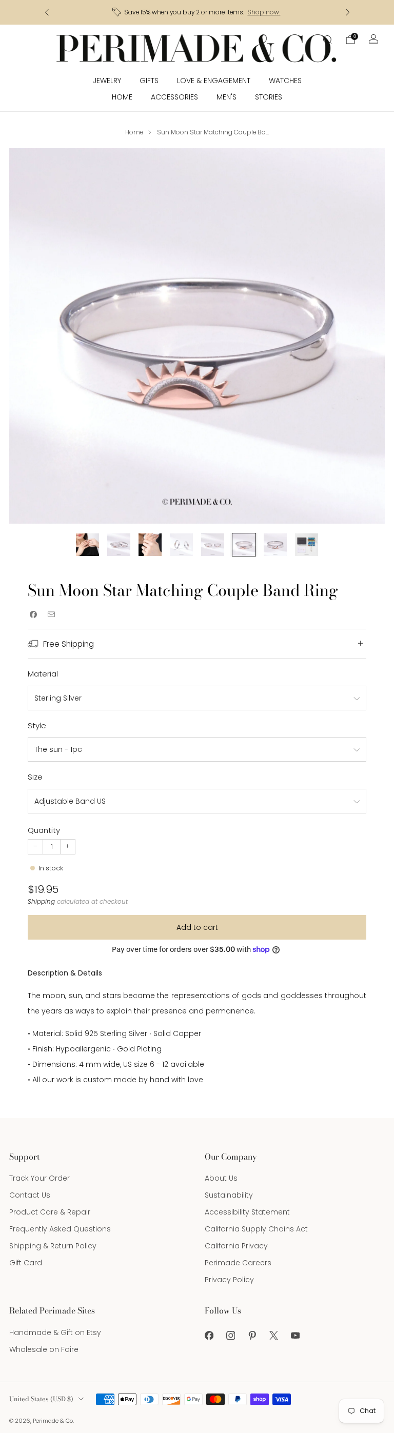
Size (35, 776)
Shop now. (263, 12)
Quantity (44, 830)
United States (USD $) (41, 1399)
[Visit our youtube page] (295, 1335)
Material (43, 673)
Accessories (174, 97)
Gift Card (25, 1263)
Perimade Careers (238, 1263)
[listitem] (197, 12)
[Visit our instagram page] (230, 1335)
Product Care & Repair (49, 1212)
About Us (221, 1178)
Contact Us (29, 1195)
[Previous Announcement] (46, 12)
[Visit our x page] (273, 1335)
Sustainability (229, 1195)
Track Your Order (39, 1178)
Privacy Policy (229, 1280)
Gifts (149, 80)
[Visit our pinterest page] (252, 1335)
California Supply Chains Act (256, 1229)
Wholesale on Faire (43, 1349)
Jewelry (107, 80)
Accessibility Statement (247, 1212)
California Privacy (236, 1246)
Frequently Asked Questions (60, 1229)
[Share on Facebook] (33, 614)
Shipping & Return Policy (52, 1246)
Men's (226, 97)
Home (122, 97)
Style (37, 725)
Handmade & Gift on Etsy (55, 1332)
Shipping (41, 902)
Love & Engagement (213, 80)
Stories (268, 97)
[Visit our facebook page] (209, 1335)
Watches (285, 80)
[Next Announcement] (347, 12)
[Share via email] (51, 614)
